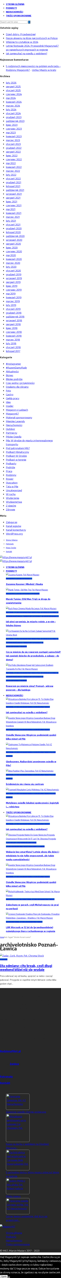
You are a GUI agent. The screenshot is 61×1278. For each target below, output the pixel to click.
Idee (8, 402)
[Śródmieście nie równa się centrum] (29, 771)
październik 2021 (15, 190)
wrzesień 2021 (14, 193)
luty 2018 (11, 343)
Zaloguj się (11, 522)
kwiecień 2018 (14, 335)
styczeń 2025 (13, 90)
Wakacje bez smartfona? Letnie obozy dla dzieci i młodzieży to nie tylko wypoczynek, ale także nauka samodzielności (32, 856)
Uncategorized (14, 490)
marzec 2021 (13, 216)
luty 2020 (11, 266)
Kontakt (9, 551)
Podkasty (11, 8)
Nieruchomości (14, 11)
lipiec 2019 (11, 285)
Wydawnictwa (14, 501)
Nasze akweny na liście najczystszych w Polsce (32, 38)
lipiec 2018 (11, 328)
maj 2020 (11, 255)
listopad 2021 (13, 186)
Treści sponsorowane (18, 15)
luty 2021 (11, 220)
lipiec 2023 (11, 124)
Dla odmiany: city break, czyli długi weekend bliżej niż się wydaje (26, 968)
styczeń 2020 (13, 270)
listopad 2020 (13, 232)
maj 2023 (11, 132)
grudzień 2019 (13, 274)
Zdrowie (10, 509)
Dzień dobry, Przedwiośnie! (21, 34)
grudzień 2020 (14, 228)
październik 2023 (15, 121)
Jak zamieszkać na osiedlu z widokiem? (26, 53)
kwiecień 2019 (13, 297)
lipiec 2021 (11, 201)
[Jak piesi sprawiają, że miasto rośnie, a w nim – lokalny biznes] (31, 608)
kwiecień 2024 (14, 101)
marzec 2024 (13, 105)
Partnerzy (11, 432)
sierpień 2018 (13, 324)
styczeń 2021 (13, 224)
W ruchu (11, 494)
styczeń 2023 (13, 144)
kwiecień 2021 (13, 213)
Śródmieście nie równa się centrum (25, 784)
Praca (9, 471)
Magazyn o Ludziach (17, 409)
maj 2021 (10, 209)
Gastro (9, 394)
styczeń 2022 (13, 178)
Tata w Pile (12, 486)
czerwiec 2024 (14, 94)
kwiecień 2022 (14, 167)
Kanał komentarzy (16, 529)
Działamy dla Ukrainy (17, 386)
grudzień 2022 (13, 147)
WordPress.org (14, 533)
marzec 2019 (13, 301)
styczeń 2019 (13, 308)
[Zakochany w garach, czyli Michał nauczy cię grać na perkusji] (33, 895)
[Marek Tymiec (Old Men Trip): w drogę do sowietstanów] (27, 589)
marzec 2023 (13, 140)
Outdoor (10, 429)
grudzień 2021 (13, 182)
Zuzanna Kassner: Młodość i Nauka (24, 584)
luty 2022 (11, 174)
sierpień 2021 (13, 197)
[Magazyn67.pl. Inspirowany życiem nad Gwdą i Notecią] (16, 557)
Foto (8, 390)
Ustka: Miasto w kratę (44, 70)
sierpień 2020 (13, 243)
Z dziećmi (11, 505)
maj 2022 (11, 163)
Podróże (10, 467)
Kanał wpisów (13, 526)
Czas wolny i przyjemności (20, 383)
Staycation (11, 482)
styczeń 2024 (13, 113)
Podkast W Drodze (16, 455)
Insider (9, 406)
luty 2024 (11, 109)
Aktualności (12, 371)
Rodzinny (11, 475)
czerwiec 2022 (14, 159)
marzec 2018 (13, 339)
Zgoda (4, 1276)
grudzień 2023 (13, 117)
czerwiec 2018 (14, 331)
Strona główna (15, 4)
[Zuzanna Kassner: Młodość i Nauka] (22, 574)
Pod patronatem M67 (18, 448)
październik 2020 (15, 236)
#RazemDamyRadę (16, 367)
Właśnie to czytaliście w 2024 (22, 42)
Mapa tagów (11, 547)
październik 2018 (15, 316)
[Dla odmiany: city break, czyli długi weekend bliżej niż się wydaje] (22, 955)
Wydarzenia (12, 498)
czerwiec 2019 (14, 289)
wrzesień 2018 (14, 320)
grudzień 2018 (13, 312)
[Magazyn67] (7, 1226)
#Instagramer (13, 363)
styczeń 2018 (13, 347)
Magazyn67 (12, 413)
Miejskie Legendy (15, 421)
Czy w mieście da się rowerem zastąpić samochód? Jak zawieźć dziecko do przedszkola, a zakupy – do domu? (33, 656)
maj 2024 (11, 98)
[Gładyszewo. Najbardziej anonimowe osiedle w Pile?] (33, 748)
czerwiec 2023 (14, 128)
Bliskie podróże (14, 379)
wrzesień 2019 (14, 278)
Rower (9, 478)
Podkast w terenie (16, 459)
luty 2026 (11, 82)
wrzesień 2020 (14, 239)
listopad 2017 (13, 351)
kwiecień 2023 (14, 136)
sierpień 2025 (13, 86)
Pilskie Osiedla (13, 436)
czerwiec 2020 (14, 251)
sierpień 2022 (13, 151)
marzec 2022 (13, 170)
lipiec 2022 (11, 155)
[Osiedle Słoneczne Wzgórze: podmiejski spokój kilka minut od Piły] (33, 725)
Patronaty (10, 544)
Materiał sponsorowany (19, 417)
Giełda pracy (12, 398)
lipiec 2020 (12, 247)
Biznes (9, 375)
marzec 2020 (13, 262)
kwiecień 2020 (14, 259)
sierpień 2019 (13, 282)
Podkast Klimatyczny (17, 452)
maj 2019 (11, 293)
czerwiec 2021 (13, 205)
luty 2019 (11, 305)
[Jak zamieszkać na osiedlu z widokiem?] (33, 703)
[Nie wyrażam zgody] (9, 1277)
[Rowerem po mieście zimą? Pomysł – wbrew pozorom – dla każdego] (33, 669)
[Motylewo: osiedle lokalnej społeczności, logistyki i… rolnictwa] (32, 789)
